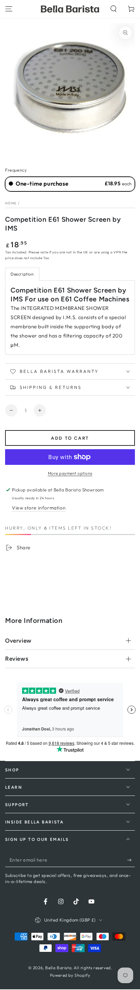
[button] (113, 9)
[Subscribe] (131, 860)
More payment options (70, 473)
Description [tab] (22, 274)
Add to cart (70, 438)
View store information (39, 508)
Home (11, 203)
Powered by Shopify (70, 975)
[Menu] (9, 9)
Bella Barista (58, 967)
